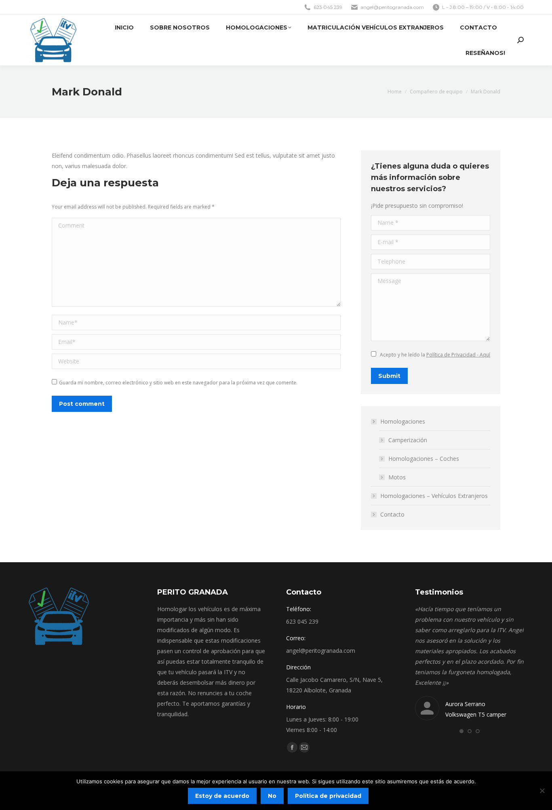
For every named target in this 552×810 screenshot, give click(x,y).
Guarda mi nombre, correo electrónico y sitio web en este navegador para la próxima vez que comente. (178, 382)
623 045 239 (328, 7)
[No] (542, 791)
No (272, 795)
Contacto (392, 514)
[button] (461, 731)
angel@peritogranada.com (392, 7)
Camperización (407, 440)
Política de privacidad (328, 795)
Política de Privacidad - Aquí (458, 354)
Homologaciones (402, 421)
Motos (397, 477)
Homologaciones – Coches (423, 458)
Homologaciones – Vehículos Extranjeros (434, 496)
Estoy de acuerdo (222, 795)
